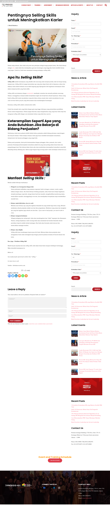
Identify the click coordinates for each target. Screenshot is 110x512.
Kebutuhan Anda (76, 51)
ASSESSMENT (48, 5)
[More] (26, 275)
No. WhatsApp (76, 36)
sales (13, 68)
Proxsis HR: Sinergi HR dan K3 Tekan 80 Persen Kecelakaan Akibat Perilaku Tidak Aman (90, 143)
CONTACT (99, 5)
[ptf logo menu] (7, 5)
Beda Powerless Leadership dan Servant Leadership (85, 101)
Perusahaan (75, 43)
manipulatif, (30, 93)
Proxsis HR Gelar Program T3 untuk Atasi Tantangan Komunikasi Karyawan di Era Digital (90, 152)
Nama (73, 20)
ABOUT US (89, 5)
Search (73, 68)
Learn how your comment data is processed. (41, 323)
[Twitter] (12, 275)
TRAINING (37, 5)
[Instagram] (59, 487)
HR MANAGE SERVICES (62, 5)
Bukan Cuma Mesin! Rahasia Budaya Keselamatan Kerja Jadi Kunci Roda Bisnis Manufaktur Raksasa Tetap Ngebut (90, 114)
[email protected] (22, 1)
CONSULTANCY (26, 5)
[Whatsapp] (22, 275)
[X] (49, 487)
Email (73, 28)
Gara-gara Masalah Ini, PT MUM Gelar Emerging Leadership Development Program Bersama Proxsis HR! (89, 124)
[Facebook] (9, 275)
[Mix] (19, 275)
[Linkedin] (16, 275)
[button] (106, 5)
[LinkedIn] (54, 487)
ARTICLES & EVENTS (77, 5)
